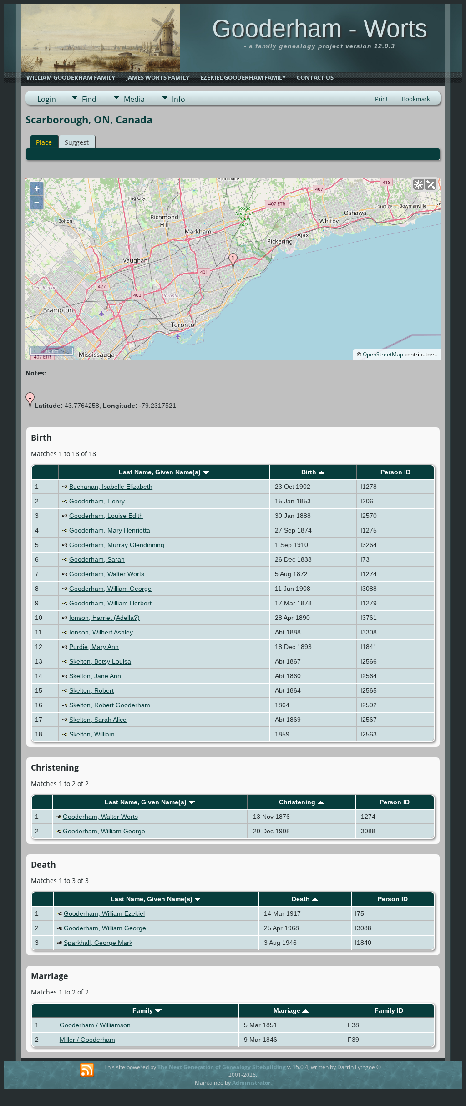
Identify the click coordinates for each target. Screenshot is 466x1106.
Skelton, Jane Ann (95, 676)
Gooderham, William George (110, 588)
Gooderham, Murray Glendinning (116, 544)
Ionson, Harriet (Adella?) (104, 617)
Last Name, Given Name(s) (161, 472)
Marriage (288, 1010)
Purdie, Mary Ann (94, 646)
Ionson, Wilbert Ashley (101, 632)
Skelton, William (92, 734)
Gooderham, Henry (97, 501)
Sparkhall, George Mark (98, 942)
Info (178, 99)
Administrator (251, 1082)
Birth (309, 472)
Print (381, 99)
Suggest (77, 142)
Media (134, 99)
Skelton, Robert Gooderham (109, 705)
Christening (298, 802)
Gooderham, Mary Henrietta (109, 530)
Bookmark (416, 99)
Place (44, 142)
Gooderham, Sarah (97, 559)
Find (89, 99)
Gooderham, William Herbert (110, 603)
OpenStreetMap (383, 354)
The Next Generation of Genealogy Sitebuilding (221, 1067)
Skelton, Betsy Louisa (100, 661)
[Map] (418, 184)
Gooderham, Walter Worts (106, 574)
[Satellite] (430, 184)
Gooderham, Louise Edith (106, 515)
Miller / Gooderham (87, 1039)
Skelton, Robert (91, 690)
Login (46, 99)
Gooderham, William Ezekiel (104, 913)
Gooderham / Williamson (95, 1025)
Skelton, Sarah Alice (98, 719)
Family (143, 1010)
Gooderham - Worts (319, 28)
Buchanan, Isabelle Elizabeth (110, 486)
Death (302, 899)
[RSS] (87, 1070)
